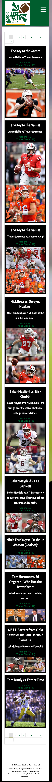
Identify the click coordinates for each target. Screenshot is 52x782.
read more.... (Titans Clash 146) (25, 324)
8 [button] (40, 37)
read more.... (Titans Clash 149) (25, 64)
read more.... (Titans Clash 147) (25, 243)
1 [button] (10, 37)
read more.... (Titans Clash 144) (25, 509)
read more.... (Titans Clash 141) (25, 653)
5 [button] (27, 37)
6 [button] (31, 37)
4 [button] (23, 37)
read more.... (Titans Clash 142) (25, 605)
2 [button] (15, 37)
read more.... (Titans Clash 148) (25, 138)
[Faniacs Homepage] (22, 13)
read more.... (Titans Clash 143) (25, 551)
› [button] (11, 41)
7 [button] (35, 37)
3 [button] (19, 37)
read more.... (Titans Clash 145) (25, 419)
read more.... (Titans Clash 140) (25, 686)
